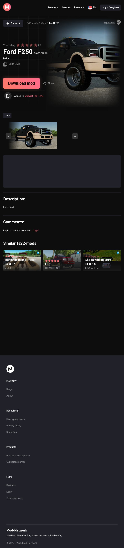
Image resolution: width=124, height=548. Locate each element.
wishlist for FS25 (34, 96)
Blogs (9, 389)
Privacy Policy (13, 425)
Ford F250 (54, 23)
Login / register (110, 7)
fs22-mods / (33, 23)
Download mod (21, 83)
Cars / (44, 23)
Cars (7, 115)
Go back (15, 23)
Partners (79, 7)
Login (35, 230)
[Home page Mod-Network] (7, 10)
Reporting (11, 432)
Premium (52, 7)
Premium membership (18, 455)
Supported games (16, 461)
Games (66, 7)
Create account (14, 498)
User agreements (15, 419)
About (9, 395)
